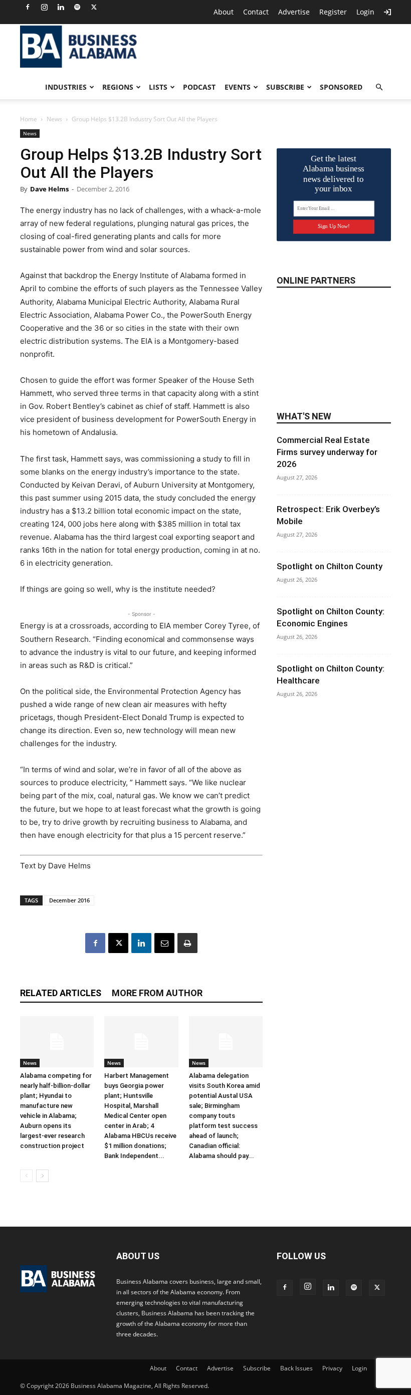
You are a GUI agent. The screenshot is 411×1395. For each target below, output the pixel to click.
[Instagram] (44, 7)
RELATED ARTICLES (60, 993)
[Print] (187, 943)
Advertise (294, 12)
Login (365, 12)
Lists (158, 87)
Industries (66, 87)
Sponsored (341, 87)
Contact (256, 12)
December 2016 (69, 900)
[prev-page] (26, 1176)
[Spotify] (77, 7)
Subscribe (285, 87)
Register (333, 12)
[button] (379, 87)
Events (238, 87)
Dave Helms (49, 188)
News (54, 119)
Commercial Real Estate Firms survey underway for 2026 (327, 452)
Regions (117, 87)
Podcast (199, 87)
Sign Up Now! (333, 226)
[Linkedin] (60, 7)
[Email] (164, 943)
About (224, 12)
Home (28, 119)
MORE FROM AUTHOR (157, 993)
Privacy (332, 1368)
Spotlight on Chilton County (329, 566)
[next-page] (42, 1176)
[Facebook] (27, 7)
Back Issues (296, 1368)
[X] (93, 7)
